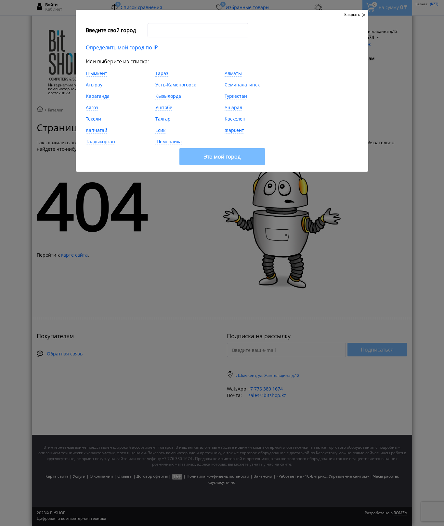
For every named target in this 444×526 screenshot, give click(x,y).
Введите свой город (111, 30)
